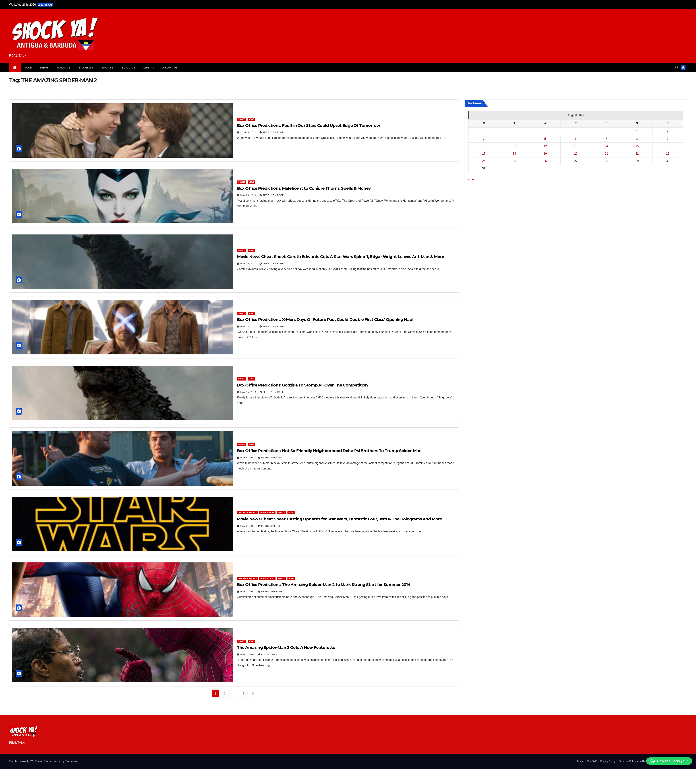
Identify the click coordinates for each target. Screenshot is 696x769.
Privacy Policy (608, 761)
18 (514, 153)
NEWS (44, 67)
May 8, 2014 (248, 457)
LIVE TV (148, 67)
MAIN (28, 67)
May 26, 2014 (248, 263)
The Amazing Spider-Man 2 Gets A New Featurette (286, 647)
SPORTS (108, 67)
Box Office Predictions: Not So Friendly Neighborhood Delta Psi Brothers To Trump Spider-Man (329, 450)
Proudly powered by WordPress (26, 761)
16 (667, 146)
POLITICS (64, 67)
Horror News (267, 513)
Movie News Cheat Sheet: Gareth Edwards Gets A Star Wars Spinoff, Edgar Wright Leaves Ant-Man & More (340, 256)
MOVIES (241, 119)
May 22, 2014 (248, 326)
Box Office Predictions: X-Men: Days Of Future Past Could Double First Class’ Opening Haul (325, 319)
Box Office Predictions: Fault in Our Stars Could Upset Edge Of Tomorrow (308, 125)
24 (483, 161)
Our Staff (592, 761)
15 (637, 146)
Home (580, 761)
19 (545, 153)
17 (483, 153)
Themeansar (71, 761)
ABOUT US (170, 67)
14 (606, 146)
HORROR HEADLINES (247, 513)
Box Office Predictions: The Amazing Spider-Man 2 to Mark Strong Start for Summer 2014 (324, 584)
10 (483, 146)
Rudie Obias (269, 654)
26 (545, 161)
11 (514, 146)
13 (575, 146)
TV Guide (128, 67)
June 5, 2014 (248, 132)
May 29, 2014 (248, 195)
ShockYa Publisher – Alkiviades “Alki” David (642, 761)
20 (575, 153)
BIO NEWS (86, 67)
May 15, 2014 (248, 392)
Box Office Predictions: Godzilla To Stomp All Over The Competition (302, 385)
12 (545, 146)
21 (606, 153)
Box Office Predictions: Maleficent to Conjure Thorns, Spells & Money (304, 188)
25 (514, 161)
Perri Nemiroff (273, 132)
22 (637, 153)
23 (667, 153)
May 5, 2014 (248, 526)
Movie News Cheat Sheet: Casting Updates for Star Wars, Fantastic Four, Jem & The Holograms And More (339, 519)
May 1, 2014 (248, 591)
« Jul (471, 179)
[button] (676, 67)
